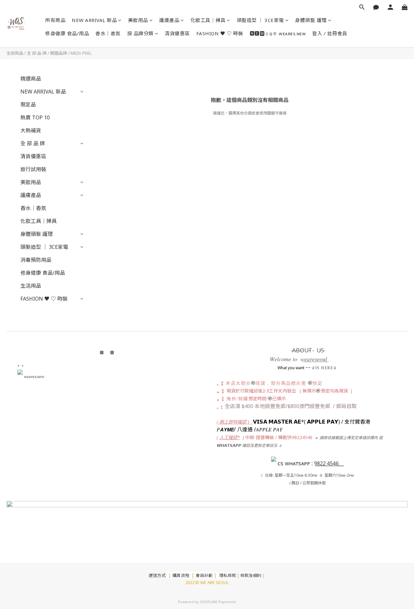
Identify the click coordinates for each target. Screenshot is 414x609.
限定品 (28, 104)
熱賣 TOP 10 (35, 117)
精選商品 (30, 78)
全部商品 (14, 53)
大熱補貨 (30, 130)
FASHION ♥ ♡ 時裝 (219, 33)
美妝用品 (138, 20)
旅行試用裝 (33, 169)
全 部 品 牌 (37, 53)
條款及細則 (250, 575)
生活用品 (30, 285)
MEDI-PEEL (81, 53)
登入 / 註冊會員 (329, 33)
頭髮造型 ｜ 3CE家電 (260, 20)
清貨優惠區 (177, 33)
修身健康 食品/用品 (67, 33)
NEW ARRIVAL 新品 (94, 20)
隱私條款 (227, 575)
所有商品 (55, 20)
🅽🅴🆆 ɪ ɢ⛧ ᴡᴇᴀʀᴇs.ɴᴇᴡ (278, 33)
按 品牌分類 (140, 33)
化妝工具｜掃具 (208, 20)
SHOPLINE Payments (218, 601)
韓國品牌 (58, 53)
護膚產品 (169, 20)
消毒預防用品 (35, 259)
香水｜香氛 (108, 33)
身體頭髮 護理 (311, 20)
